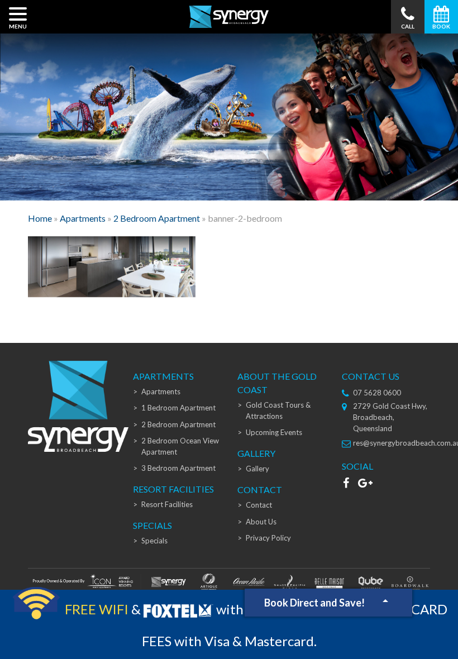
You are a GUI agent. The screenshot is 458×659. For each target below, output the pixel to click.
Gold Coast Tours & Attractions (278, 410)
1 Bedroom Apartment (178, 407)
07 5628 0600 (377, 392)
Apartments (83, 218)
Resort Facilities (167, 504)
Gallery (257, 468)
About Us (261, 521)
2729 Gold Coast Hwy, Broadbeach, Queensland (390, 417)
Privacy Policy (268, 537)
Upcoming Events (274, 432)
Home (40, 218)
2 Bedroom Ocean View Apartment (180, 446)
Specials (154, 540)
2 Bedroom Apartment (156, 218)
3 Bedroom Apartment (178, 468)
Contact (259, 504)
